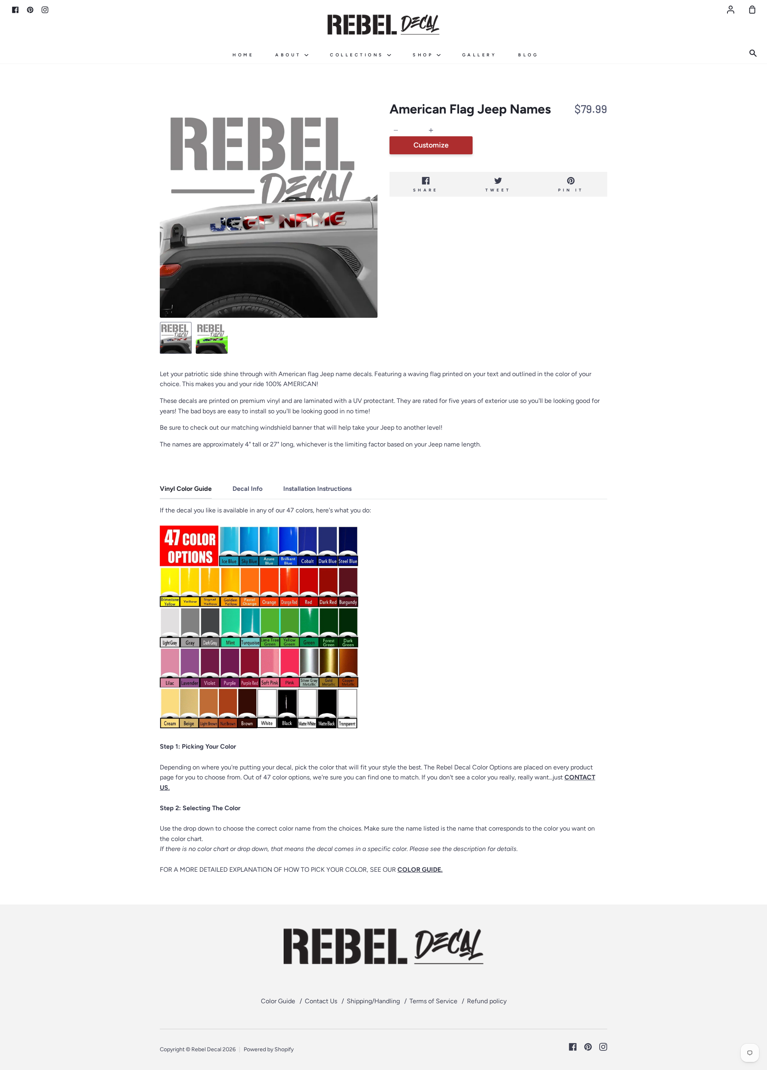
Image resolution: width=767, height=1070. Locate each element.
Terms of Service (433, 1001)
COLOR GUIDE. (420, 869)
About (289, 55)
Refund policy (487, 1001)
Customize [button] (431, 145)
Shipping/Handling (373, 1001)
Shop (425, 55)
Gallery (479, 55)
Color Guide (278, 1001)
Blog (528, 55)
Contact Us (321, 1001)
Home (243, 55)
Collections (358, 55)
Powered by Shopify (269, 1049)
